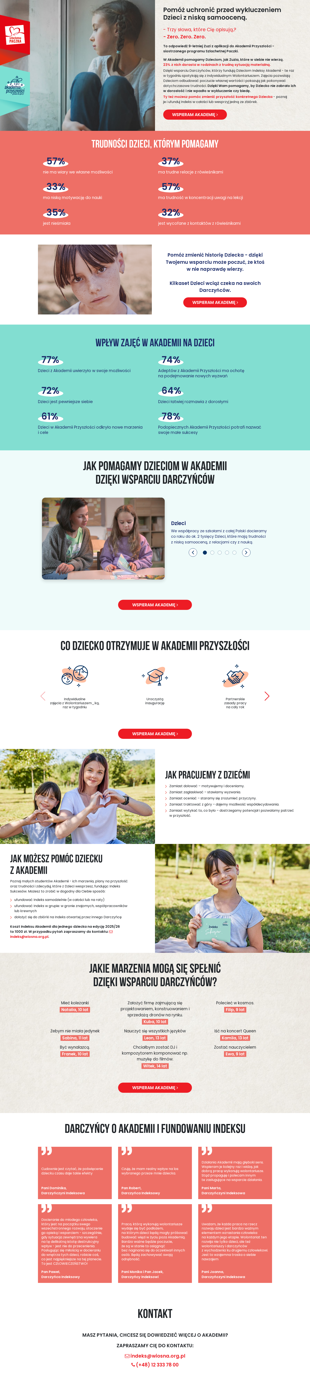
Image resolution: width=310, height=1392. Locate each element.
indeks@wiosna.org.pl (158, 1356)
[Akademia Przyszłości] (15, 90)
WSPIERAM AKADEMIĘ (214, 302)
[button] (193, 552)
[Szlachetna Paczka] (15, 40)
